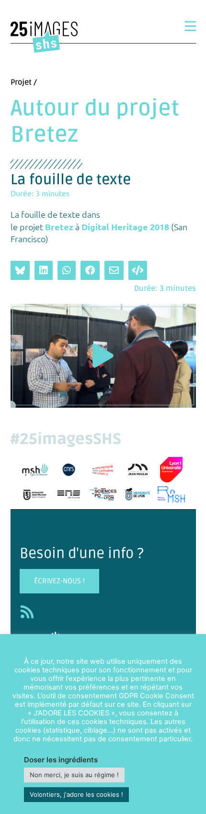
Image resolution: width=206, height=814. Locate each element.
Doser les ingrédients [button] (61, 759)
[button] (103, 356)
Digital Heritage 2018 (124, 226)
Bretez (59, 226)
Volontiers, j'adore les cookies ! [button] (76, 794)
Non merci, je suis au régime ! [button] (74, 775)
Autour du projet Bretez (95, 121)
